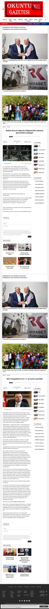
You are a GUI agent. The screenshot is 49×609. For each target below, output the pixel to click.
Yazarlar (44, 23)
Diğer (39, 21)
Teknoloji (20, 19)
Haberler (4, 126)
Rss (16, 586)
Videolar (30, 23)
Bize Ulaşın (39, 586)
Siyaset (30, 19)
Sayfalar (25, 592)
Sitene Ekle (11, 586)
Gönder (29, 236)
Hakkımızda (27, 586)
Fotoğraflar (37, 23)
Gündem (28, 21)
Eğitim (10, 21)
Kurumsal (33, 586)
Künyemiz (20, 586)
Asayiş (35, 19)
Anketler (18, 592)
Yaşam (40, 19)
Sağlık (25, 19)
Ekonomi (5, 19)
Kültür (15, 19)
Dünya (10, 19)
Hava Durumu (26, 594)
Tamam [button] (44, 606)
